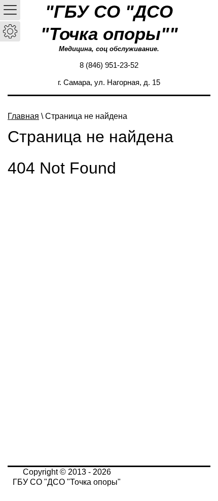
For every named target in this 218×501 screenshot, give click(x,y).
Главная (23, 116)
